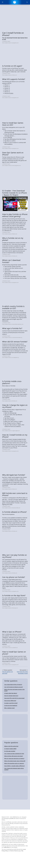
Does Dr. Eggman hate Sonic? (11, 695)
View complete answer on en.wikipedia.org (10, 357)
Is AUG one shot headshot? (10, 705)
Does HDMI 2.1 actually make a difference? (14, 766)
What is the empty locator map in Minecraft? (14, 761)
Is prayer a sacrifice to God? (10, 703)
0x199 (11, 818)
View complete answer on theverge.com (10, 608)
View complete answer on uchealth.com (10, 647)
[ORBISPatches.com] (14, 2)
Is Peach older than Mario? (10, 693)
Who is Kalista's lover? (9, 708)
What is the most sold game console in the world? (14, 690)
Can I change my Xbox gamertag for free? (14, 753)
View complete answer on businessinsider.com (11, 507)
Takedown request (6, 41)
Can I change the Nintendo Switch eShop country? (14, 769)
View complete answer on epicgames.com (10, 42)
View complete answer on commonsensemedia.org (12, 337)
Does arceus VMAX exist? (10, 700)
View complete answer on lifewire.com (9, 234)
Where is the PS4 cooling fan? (11, 746)
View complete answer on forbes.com (9, 75)
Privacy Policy (5, 850)
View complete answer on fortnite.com (9, 256)
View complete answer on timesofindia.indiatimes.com (12, 324)
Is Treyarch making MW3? (10, 748)
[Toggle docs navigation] (2, 2)
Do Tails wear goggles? (9, 751)
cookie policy (6, 847)
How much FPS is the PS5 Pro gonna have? (14, 698)
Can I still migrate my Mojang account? (13, 687)
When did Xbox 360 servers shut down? (13, 756)
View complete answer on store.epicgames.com (11, 165)
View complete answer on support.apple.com (11, 430)
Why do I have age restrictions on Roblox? (14, 758)
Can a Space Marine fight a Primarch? (13, 684)
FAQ (22, 850)
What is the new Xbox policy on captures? (14, 763)
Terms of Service (14, 850)
